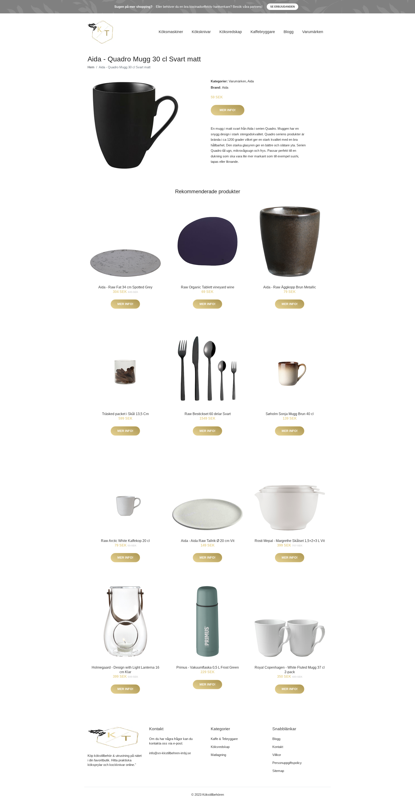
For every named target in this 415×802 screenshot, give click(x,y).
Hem (91, 67)
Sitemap (278, 771)
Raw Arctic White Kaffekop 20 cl (125, 541)
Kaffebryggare (263, 32)
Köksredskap (230, 32)
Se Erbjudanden (282, 6)
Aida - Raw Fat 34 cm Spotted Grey (125, 287)
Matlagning (218, 755)
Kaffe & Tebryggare (224, 739)
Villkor (276, 755)
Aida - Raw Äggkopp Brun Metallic (289, 287)
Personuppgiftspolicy (287, 763)
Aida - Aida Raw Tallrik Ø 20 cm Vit (207, 541)
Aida (250, 81)
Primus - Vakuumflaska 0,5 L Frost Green (207, 667)
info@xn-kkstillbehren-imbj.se (170, 753)
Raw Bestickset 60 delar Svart (208, 414)
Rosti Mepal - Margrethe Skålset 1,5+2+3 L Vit (290, 541)
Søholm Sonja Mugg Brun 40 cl (290, 414)
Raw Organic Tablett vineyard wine (207, 287)
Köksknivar (201, 32)
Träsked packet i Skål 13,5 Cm (125, 414)
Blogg (289, 32)
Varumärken (312, 32)
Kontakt (277, 747)
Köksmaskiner (171, 32)
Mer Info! (228, 110)
